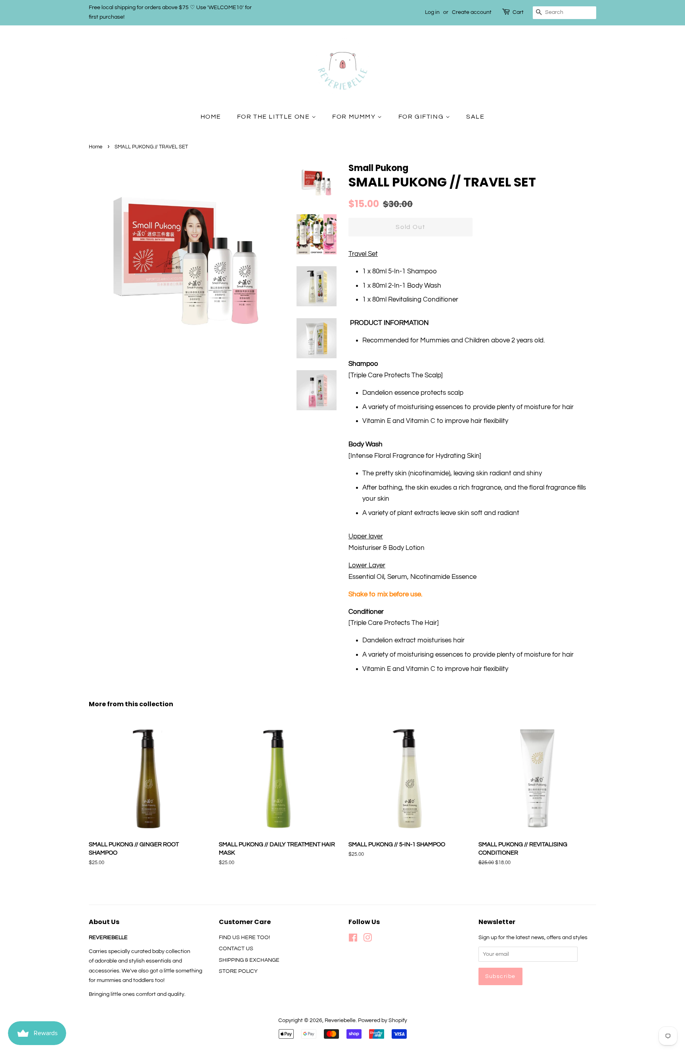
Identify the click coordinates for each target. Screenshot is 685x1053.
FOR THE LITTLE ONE (274, 116)
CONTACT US (236, 948)
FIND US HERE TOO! (244, 937)
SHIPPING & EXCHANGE (249, 960)
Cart (518, 12)
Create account (472, 12)
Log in (432, 12)
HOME (211, 116)
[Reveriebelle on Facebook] (353, 939)
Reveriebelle (340, 1020)
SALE (475, 116)
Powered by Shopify (382, 1020)
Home (95, 147)
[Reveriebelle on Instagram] (367, 939)
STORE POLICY (238, 971)
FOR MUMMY (354, 116)
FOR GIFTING (422, 116)
